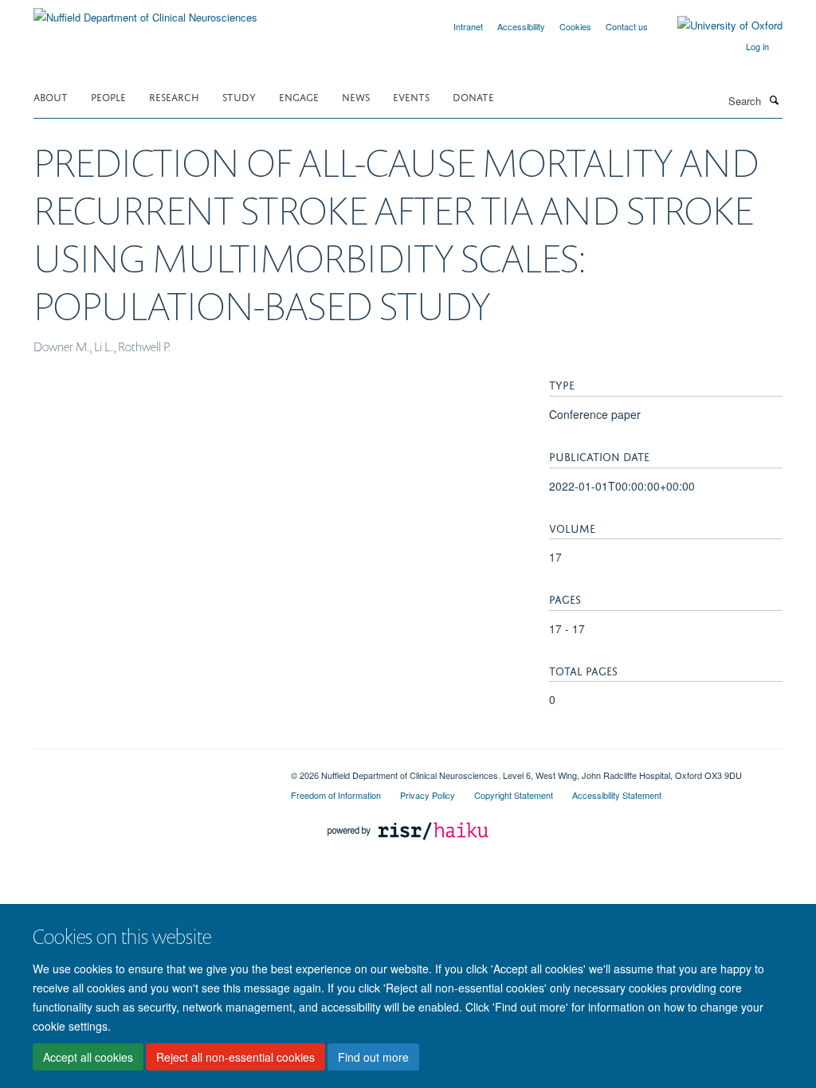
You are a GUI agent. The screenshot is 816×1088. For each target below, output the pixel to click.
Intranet (468, 26)
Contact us (627, 26)
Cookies (575, 26)
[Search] (774, 99)
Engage (299, 96)
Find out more (373, 1057)
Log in (757, 46)
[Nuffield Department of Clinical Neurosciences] (145, 11)
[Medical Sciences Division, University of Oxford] (150, 769)
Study (239, 96)
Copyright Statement (513, 795)
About (50, 96)
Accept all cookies (88, 1057)
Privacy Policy (427, 795)
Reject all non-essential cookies (235, 1057)
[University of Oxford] (718, 25)
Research (174, 96)
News (356, 96)
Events (411, 96)
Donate (473, 96)
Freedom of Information (336, 795)
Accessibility (521, 26)
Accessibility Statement (616, 795)
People (108, 96)
